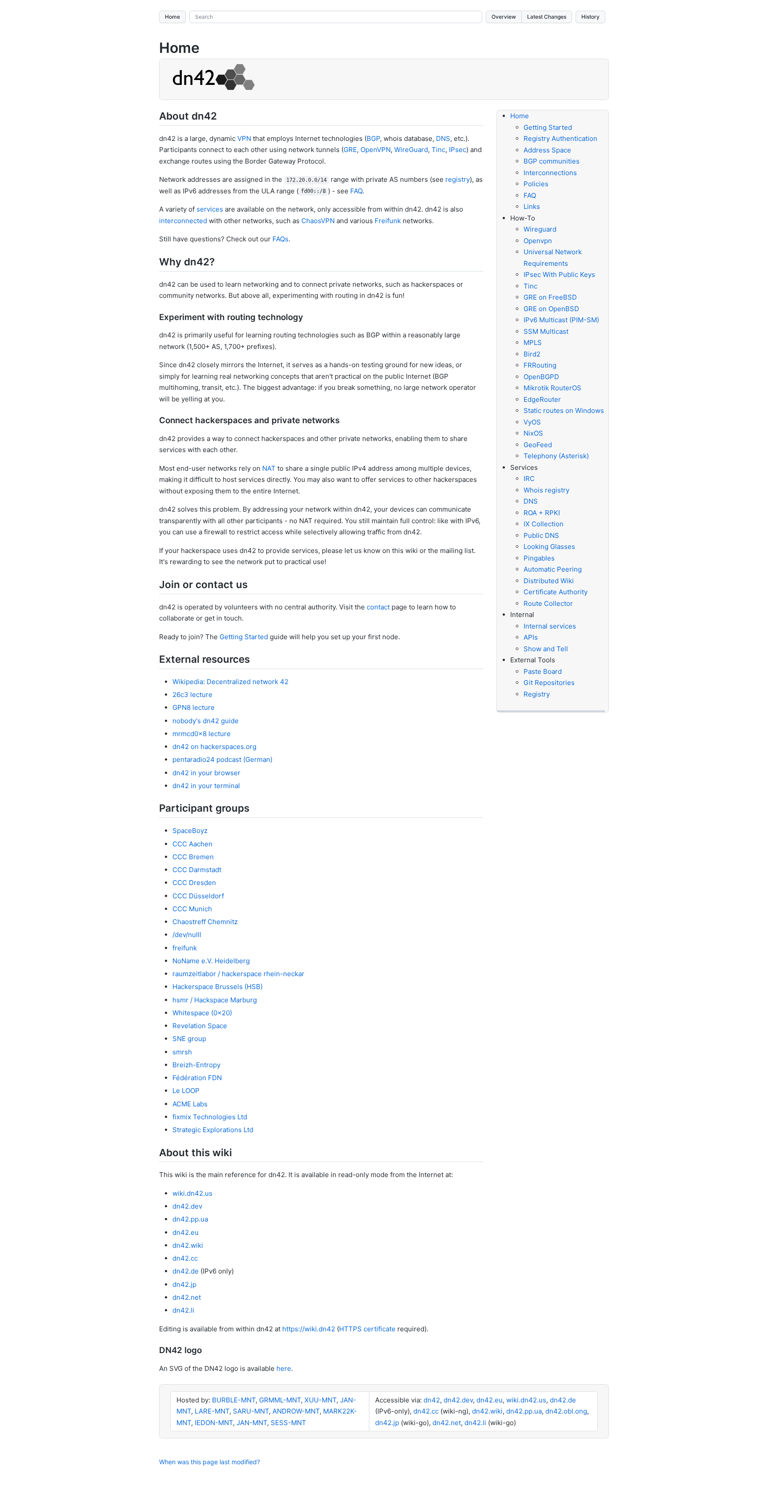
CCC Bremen (193, 857)
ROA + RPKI (542, 513)
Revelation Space (199, 1025)
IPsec (457, 149)
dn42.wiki (187, 1245)
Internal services (550, 626)
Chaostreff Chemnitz (205, 921)
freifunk (184, 948)
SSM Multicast (546, 331)
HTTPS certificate (367, 1329)
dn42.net (186, 1297)
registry (457, 179)
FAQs (280, 239)
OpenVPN (375, 149)
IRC (529, 478)
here (283, 1368)
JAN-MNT (251, 1422)
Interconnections (550, 172)
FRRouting (540, 365)
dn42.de (185, 1271)
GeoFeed (538, 445)
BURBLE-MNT (234, 1400)
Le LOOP (186, 1090)
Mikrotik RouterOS (552, 388)
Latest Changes (546, 16)
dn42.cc (185, 1258)
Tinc (438, 149)
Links (532, 206)
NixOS (533, 433)
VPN (244, 138)
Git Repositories (549, 682)
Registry (537, 694)
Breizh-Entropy (196, 1065)
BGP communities (552, 161)
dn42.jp (184, 1284)
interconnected (183, 220)
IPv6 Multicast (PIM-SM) (561, 320)
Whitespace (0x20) (202, 1013)
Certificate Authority (556, 592)
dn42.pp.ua (190, 1219)
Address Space (547, 150)
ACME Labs (190, 1104)
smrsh (182, 1052)
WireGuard (411, 149)
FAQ (356, 191)
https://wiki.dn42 (308, 1329)
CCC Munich (192, 909)
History (590, 16)
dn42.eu (185, 1232)
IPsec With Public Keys (559, 274)
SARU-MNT (251, 1411)
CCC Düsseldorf (198, 896)
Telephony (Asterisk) (556, 456)
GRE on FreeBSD (550, 297)
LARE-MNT (212, 1411)
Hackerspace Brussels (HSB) (217, 986)
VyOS (532, 422)
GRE (350, 149)
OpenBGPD (541, 376)
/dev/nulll (186, 934)
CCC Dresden (194, 882)
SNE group (189, 1038)
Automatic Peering (553, 569)
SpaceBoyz (190, 830)
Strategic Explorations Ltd (212, 1129)
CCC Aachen (192, 844)
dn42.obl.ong (566, 1411)
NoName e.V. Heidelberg (211, 961)
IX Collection (544, 524)
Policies (536, 184)
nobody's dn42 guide (205, 721)
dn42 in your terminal (206, 785)
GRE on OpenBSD (551, 308)
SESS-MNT (288, 1422)
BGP (373, 138)
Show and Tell (546, 649)
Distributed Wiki (549, 581)
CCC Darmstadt (196, 869)
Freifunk (388, 220)
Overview (504, 16)
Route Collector (548, 603)
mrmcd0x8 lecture (201, 733)
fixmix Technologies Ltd (209, 1117)
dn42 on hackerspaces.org (214, 746)
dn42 (432, 1400)
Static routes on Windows (564, 410)
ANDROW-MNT (296, 1411)
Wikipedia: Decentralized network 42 (230, 681)
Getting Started (244, 637)
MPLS (533, 342)
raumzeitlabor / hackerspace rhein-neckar (238, 973)
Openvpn (538, 240)
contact (378, 607)
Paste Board (543, 671)
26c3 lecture (192, 694)
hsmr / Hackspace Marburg (214, 1000)
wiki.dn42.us (192, 1193)
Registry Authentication (560, 138)
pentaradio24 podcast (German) (222, 759)
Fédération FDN (197, 1077)
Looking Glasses (549, 546)
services (209, 209)
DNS (443, 138)
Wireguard (540, 229)
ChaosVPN (318, 220)
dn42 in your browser (206, 773)
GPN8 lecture (193, 707)
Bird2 (532, 354)
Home (172, 16)
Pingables (539, 558)
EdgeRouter (542, 399)
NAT (269, 468)
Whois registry (546, 490)
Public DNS (541, 535)
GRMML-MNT (280, 1400)
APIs (531, 637)
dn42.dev (187, 1206)
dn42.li (183, 1310)
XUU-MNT (320, 1400)
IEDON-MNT (214, 1422)
